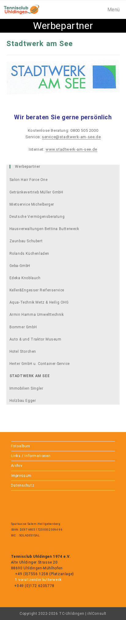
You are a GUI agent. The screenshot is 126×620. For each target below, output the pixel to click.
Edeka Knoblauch (25, 278)
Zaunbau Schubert (26, 241)
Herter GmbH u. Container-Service (39, 364)
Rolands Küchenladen (29, 253)
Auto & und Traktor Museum (35, 339)
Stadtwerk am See (29, 376)
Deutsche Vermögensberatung (37, 216)
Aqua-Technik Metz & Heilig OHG (39, 302)
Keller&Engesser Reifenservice (36, 290)
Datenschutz (23, 485)
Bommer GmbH (23, 327)
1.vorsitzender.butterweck (38, 580)
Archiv (17, 465)
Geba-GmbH (19, 266)
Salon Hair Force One (28, 180)
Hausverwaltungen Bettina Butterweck (44, 229)
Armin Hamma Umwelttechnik (36, 314)
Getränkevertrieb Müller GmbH (36, 192)
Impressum (21, 476)
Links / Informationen (31, 456)
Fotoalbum (20, 446)
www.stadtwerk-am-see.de (71, 149)
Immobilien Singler (26, 388)
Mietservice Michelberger (31, 204)
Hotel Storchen (22, 351)
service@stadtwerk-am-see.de (71, 137)
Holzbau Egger (22, 400)
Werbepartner (27, 166)
